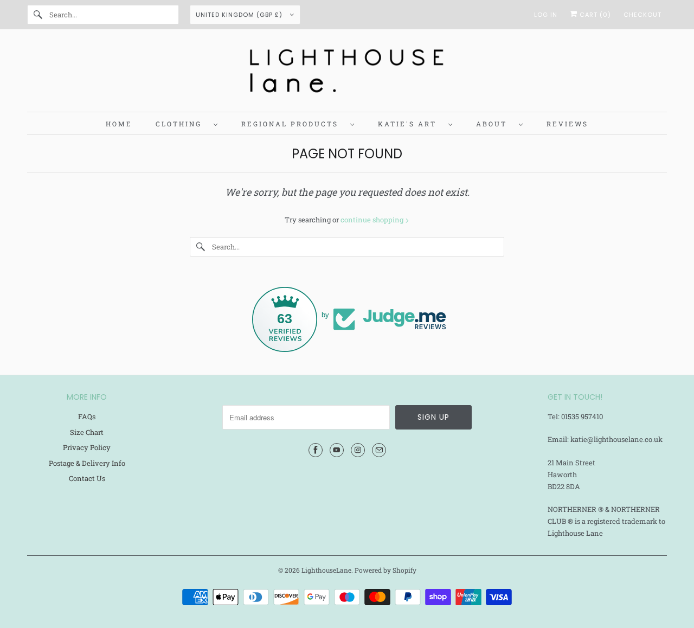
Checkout (642, 14)
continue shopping (372, 220)
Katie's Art (410, 123)
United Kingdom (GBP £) (240, 14)
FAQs (86, 416)
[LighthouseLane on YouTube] (337, 450)
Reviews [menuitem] (567, 123)
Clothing (182, 123)
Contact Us (87, 478)
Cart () (594, 14)
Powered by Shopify (385, 570)
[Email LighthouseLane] (379, 450)
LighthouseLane (326, 570)
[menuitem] (187, 123)
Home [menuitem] (119, 123)
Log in (545, 14)
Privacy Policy (87, 447)
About (494, 123)
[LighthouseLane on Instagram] (358, 450)
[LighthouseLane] (347, 73)
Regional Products (293, 123)
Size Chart (87, 432)
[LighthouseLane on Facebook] (316, 450)
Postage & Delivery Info (87, 463)
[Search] (38, 14)
